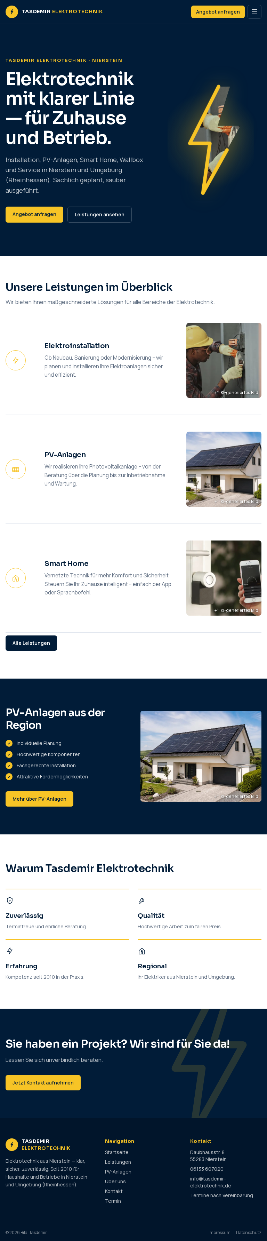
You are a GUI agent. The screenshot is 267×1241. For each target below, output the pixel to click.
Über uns (115, 1181)
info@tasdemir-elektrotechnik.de (210, 1182)
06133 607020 (207, 1169)
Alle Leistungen (31, 643)
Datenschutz (248, 1232)
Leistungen (118, 1162)
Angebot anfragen (218, 11)
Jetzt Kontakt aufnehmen (43, 1082)
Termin (113, 1201)
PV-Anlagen (118, 1171)
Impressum (219, 1232)
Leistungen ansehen (99, 214)
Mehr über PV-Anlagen (39, 798)
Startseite (117, 1152)
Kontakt (114, 1191)
